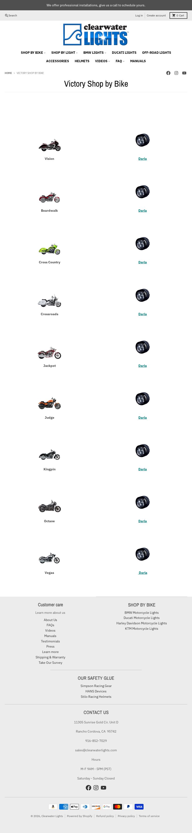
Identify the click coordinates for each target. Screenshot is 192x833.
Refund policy (105, 816)
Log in (139, 15)
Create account (156, 15)
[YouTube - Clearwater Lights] (184, 73)
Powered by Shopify (79, 816)
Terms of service (149, 816)
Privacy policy (126, 816)
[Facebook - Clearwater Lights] (168, 73)
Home (8, 73)
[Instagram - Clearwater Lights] (176, 73)
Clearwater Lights (52, 816)
